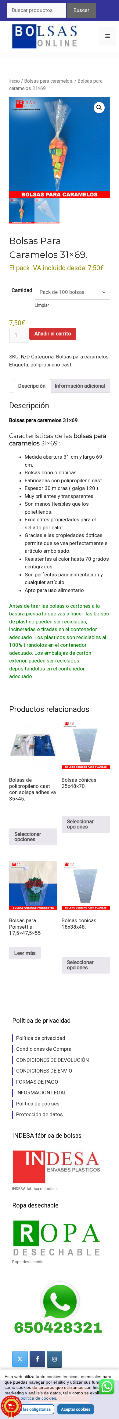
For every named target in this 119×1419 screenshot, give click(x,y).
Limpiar (42, 305)
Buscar (81, 10)
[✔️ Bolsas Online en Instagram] (54, 1359)
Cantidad (22, 290)
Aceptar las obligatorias (29, 1409)
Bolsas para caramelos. (48, 81)
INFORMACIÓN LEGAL (41, 1092)
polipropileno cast (51, 365)
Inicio (14, 81)
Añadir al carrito (52, 333)
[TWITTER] (20, 1359)
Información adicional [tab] (80, 386)
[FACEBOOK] (37, 1359)
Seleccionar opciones (27, 836)
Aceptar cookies (75, 1409)
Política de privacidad (40, 1038)
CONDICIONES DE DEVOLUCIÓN (52, 1060)
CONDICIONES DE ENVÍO (44, 1071)
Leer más (25, 953)
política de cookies (38, 1398)
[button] (99, 107)
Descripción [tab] (31, 386)
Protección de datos (39, 1114)
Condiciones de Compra (43, 1049)
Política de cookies (38, 1104)
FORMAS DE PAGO (37, 1082)
